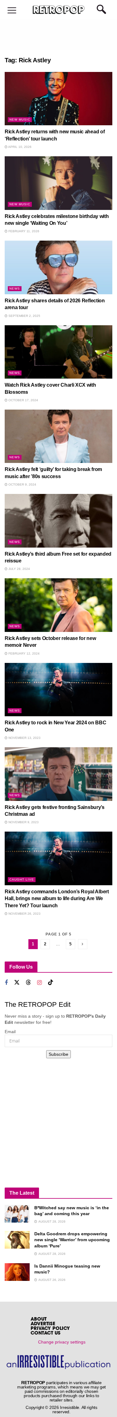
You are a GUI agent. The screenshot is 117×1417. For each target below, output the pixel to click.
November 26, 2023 (24, 913)
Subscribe (58, 1054)
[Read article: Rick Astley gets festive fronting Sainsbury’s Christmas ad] (58, 774)
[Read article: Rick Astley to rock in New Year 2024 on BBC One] (58, 690)
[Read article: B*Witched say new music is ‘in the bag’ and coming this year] (17, 1214)
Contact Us (46, 1333)
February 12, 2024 (23, 653)
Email (10, 1031)
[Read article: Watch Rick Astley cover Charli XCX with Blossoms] (58, 352)
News (14, 288)
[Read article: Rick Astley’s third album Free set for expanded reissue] (58, 521)
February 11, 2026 (23, 231)
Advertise (43, 1324)
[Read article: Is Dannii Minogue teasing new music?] (17, 1272)
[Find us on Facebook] (6, 982)
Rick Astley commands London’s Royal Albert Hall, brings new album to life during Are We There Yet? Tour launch (57, 898)
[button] (11, 11)
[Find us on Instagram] (39, 982)
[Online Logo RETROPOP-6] (58, 9)
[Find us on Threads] (28, 982)
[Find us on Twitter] (17, 982)
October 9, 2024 (21, 484)
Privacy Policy (50, 1328)
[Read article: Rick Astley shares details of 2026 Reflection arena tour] (58, 267)
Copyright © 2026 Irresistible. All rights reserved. (61, 1409)
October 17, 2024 (22, 400)
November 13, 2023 (24, 738)
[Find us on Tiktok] (50, 982)
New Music (19, 119)
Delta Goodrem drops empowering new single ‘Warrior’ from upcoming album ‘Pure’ (72, 1239)
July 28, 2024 (18, 569)
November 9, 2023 (23, 822)
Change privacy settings (61, 1341)
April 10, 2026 (19, 147)
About (38, 1319)
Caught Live (21, 879)
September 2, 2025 (23, 316)
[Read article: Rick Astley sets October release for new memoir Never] (58, 605)
